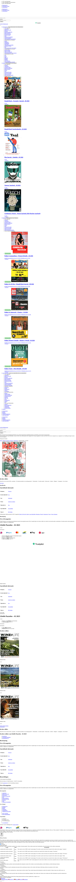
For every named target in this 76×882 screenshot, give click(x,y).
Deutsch (16, 879)
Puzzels (11, 440)
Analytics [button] (1, 868)
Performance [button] (2, 865)
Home (1, 440)
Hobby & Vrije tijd (6, 440)
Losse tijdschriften (5, 415)
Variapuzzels (15, 440)
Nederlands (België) (4, 879)
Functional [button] (2, 861)
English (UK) (11, 879)
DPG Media (10, 512)
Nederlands (10, 498)
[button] (3, 583)
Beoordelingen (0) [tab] (5, 738)
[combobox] (5, 20)
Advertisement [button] (2, 871)
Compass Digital (15, 824)
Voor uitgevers (4, 7)
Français (21, 879)
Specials (3, 412)
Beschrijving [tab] (4, 736)
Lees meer (2, 483)
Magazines (38, 514)
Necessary (3, 844)
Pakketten (4, 413)
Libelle (27, 514)
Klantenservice (4, 5)
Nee (9, 494)
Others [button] (1, 874)
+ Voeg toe (6, 104)
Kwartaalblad (10, 508)
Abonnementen (5, 411)
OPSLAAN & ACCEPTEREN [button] (5, 877)
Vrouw (49, 514)
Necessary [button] (2, 843)
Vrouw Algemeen (54, 514)
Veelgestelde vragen (5, 6)
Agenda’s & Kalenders (6, 414)
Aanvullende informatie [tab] (6, 737)
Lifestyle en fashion (11, 501)
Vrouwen (9, 491)
